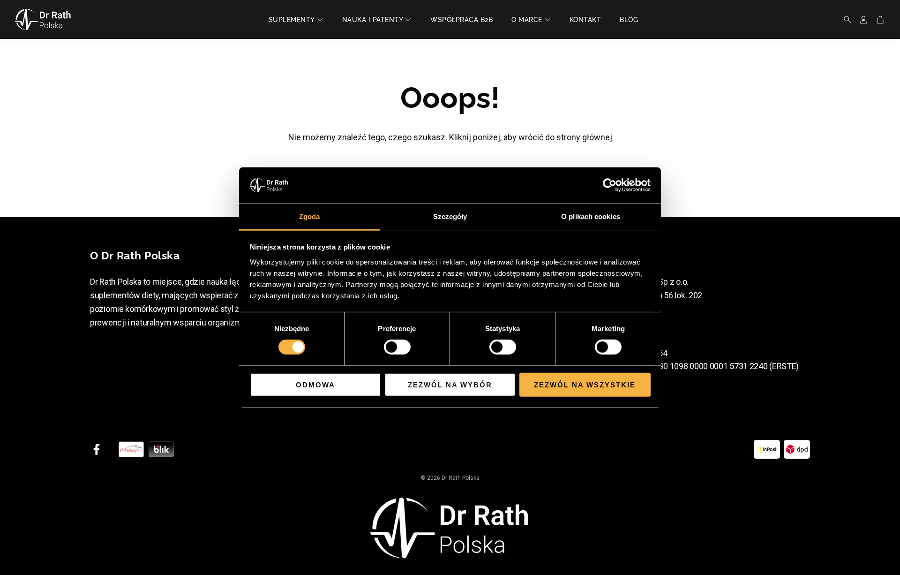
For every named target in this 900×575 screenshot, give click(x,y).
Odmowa (315, 384)
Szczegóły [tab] (450, 216)
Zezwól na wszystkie (585, 384)
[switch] (397, 347)
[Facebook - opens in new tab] (96, 449)
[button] (844, 19)
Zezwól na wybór (450, 384)
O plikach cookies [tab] (590, 216)
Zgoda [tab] (309, 216)
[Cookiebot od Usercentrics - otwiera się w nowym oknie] (610, 185)
